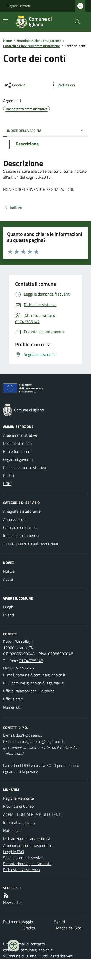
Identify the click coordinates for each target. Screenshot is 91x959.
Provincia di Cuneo (18, 806)
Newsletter (12, 902)
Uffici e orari (13, 699)
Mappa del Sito (68, 928)
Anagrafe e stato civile (22, 511)
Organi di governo (18, 459)
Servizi (59, 922)
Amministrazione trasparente (39, 40)
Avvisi (8, 579)
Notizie (9, 571)
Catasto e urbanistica (20, 527)
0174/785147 (31, 661)
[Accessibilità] (13, 946)
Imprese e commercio (21, 535)
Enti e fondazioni (17, 451)
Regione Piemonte (19, 6)
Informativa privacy (19, 822)
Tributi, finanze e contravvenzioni (30, 543)
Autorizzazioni (14, 519)
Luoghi (8, 607)
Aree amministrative (20, 435)
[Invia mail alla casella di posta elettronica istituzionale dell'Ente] (40, 675)
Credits (29, 928)
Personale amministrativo (24, 467)
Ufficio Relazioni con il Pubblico (28, 691)
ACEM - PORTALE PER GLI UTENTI (32, 814)
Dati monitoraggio (18, 922)
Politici (8, 475)
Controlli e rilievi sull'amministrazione (31, 45)
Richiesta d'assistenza (21, 870)
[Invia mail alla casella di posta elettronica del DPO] (29, 735)
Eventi (8, 615)
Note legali (12, 830)
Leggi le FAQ (13, 852)
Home (7, 40)
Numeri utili (12, 707)
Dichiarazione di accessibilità (26, 838)
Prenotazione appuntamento (27, 864)
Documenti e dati (17, 443)
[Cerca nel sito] (75, 22)
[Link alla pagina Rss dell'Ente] (6, 895)
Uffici (7, 484)
